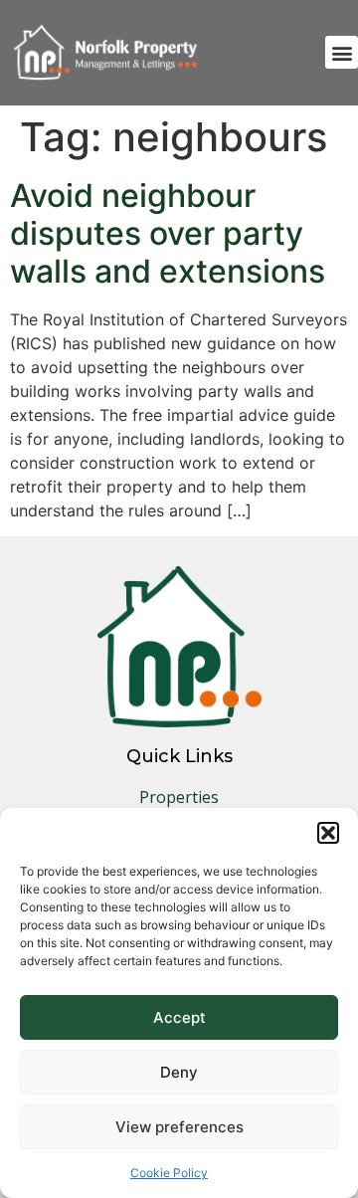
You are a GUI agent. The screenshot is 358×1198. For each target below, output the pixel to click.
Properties (179, 797)
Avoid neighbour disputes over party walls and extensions (167, 234)
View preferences (179, 1126)
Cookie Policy (169, 1172)
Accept (179, 1017)
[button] (328, 833)
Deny (179, 1072)
